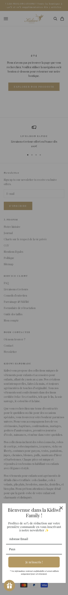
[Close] (61, 507)
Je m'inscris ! (34, 562)
